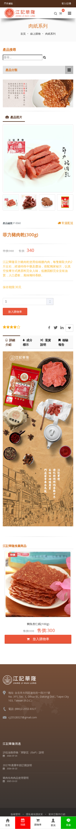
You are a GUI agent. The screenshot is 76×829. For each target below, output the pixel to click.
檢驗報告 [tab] (63, 342)
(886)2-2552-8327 (25, 709)
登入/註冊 (66, 3)
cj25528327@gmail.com (22, 717)
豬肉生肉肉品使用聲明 (16, 778)
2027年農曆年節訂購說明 (17, 765)
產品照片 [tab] (16, 117)
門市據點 (8, 3)
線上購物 (35, 33)
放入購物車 (15, 311)
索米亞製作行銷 (57, 814)
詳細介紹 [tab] (10, 342)
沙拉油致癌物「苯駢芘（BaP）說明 (23, 752)
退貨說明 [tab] (45, 342)
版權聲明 (15, 814)
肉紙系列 (50, 33)
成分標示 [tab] (27, 342)
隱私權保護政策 (34, 814)
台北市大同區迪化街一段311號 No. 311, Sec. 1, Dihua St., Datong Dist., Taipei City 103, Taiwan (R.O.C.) (38, 696)
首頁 (23, 33)
